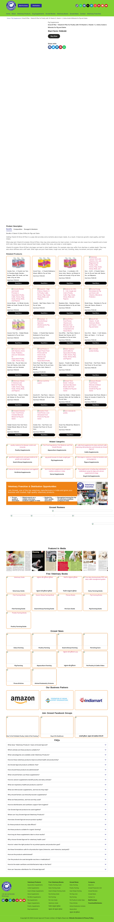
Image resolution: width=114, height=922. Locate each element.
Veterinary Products (24, 14)
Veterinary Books (62, 14)
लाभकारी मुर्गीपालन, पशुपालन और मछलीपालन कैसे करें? (91, 736)
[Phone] (77, 5)
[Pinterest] (98, 5)
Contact (83, 14)
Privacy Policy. (89, 918)
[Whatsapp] (80, 5)
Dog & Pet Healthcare (57, 736)
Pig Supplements (16, 18)
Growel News (74, 14)
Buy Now (54, 36)
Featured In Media (57, 548)
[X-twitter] (88, 5)
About (14, 14)
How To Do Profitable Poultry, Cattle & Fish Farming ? (23, 736)
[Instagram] (95, 5)
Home (8, 14)
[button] (50, 47)
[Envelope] (102, 5)
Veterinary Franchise (94, 14)
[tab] (9, 229)
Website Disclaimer (75, 918)
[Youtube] (106, 5)
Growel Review (50, 14)
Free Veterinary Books (57, 574)
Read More (18, 283)
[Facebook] (84, 5)
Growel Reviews (57, 507)
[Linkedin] (91, 5)
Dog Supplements (38, 14)
